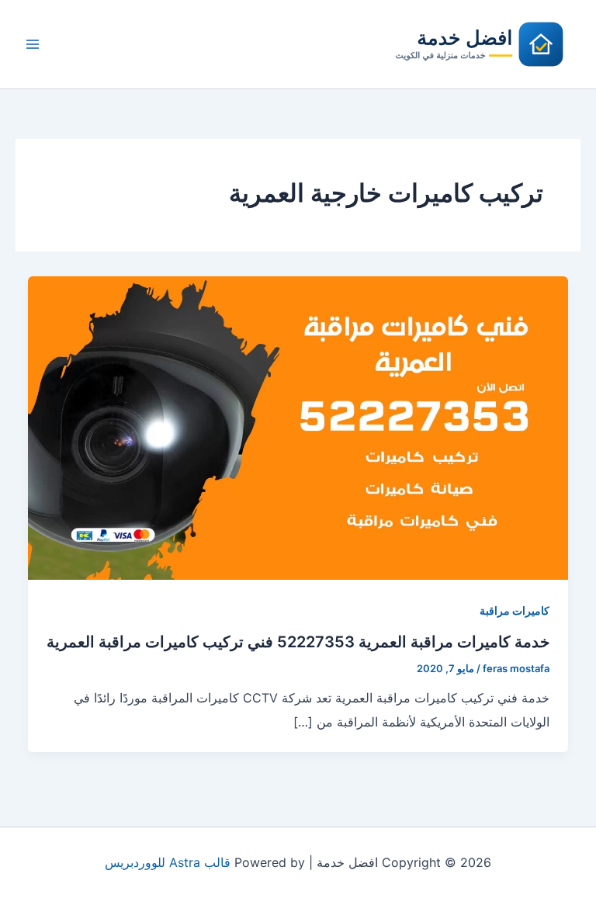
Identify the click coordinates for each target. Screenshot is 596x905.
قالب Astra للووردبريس (167, 862)
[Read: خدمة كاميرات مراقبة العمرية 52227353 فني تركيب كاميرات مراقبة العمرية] (298, 427)
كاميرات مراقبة (514, 610)
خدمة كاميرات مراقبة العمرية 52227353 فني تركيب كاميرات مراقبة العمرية (298, 642)
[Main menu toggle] (33, 44)
